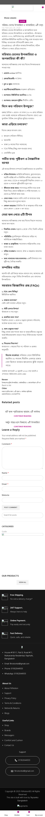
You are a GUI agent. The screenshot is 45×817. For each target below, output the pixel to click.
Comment (7, 444)
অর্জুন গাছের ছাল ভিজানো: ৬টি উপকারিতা (22, 422)
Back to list (6, 385)
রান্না (3, 394)
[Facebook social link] (17, 2)
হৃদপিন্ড (17, 394)
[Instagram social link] (20, 779)
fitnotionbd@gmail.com (24, 771)
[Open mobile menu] (3, 8)
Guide (22, 21)
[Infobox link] (22, 597)
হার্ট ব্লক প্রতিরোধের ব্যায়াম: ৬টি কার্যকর (22, 411)
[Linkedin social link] (25, 2)
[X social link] (19, 2)
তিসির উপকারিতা (23, 276)
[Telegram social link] (28, 2)
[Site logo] (22, 8)
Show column (10, 18)
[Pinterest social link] (22, 2)
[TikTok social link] (27, 779)
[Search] (37, 8)
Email (5, 484)
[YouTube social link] (24, 779)
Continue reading (22, 416)
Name (5, 473)
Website (5, 495)
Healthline (6, 45)
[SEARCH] (40, 515)
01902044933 (24, 760)
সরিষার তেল (10, 394)
